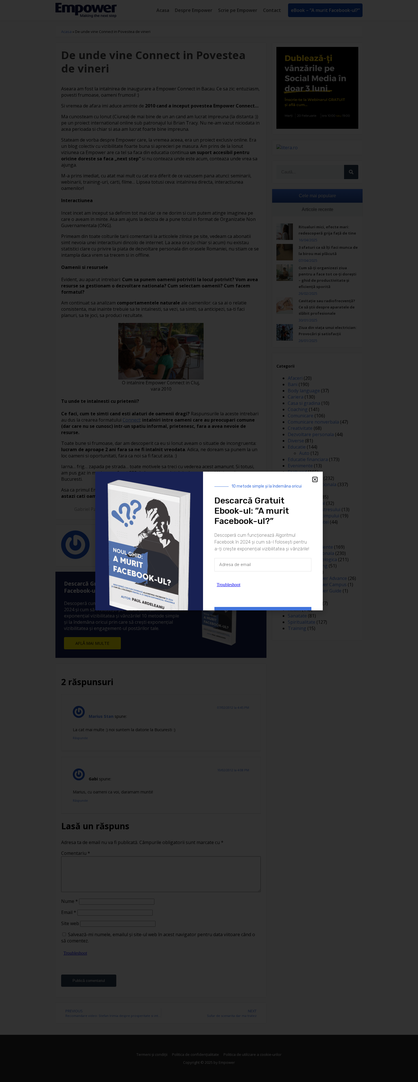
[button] (315, 479)
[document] (209, 541)
